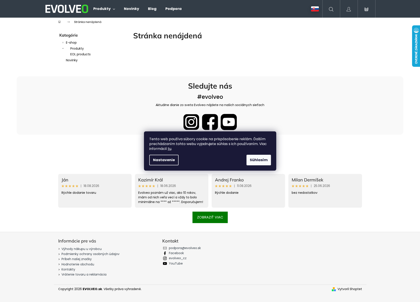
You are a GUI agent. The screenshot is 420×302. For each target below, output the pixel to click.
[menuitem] (104, 9)
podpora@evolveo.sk (185, 248)
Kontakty (68, 269)
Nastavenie (164, 159)
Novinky (72, 60)
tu (169, 148)
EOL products (80, 54)
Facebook (176, 253)
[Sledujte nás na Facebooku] (210, 122)
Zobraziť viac (210, 217)
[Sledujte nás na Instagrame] (191, 122)
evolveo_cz (178, 258)
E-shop (71, 42)
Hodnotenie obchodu (78, 264)
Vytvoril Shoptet (350, 289)
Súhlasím (259, 159)
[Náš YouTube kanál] (228, 122)
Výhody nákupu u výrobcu (82, 249)
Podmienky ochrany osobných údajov (90, 254)
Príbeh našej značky (77, 259)
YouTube (176, 263)
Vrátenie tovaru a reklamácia (84, 274)
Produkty (77, 48)
